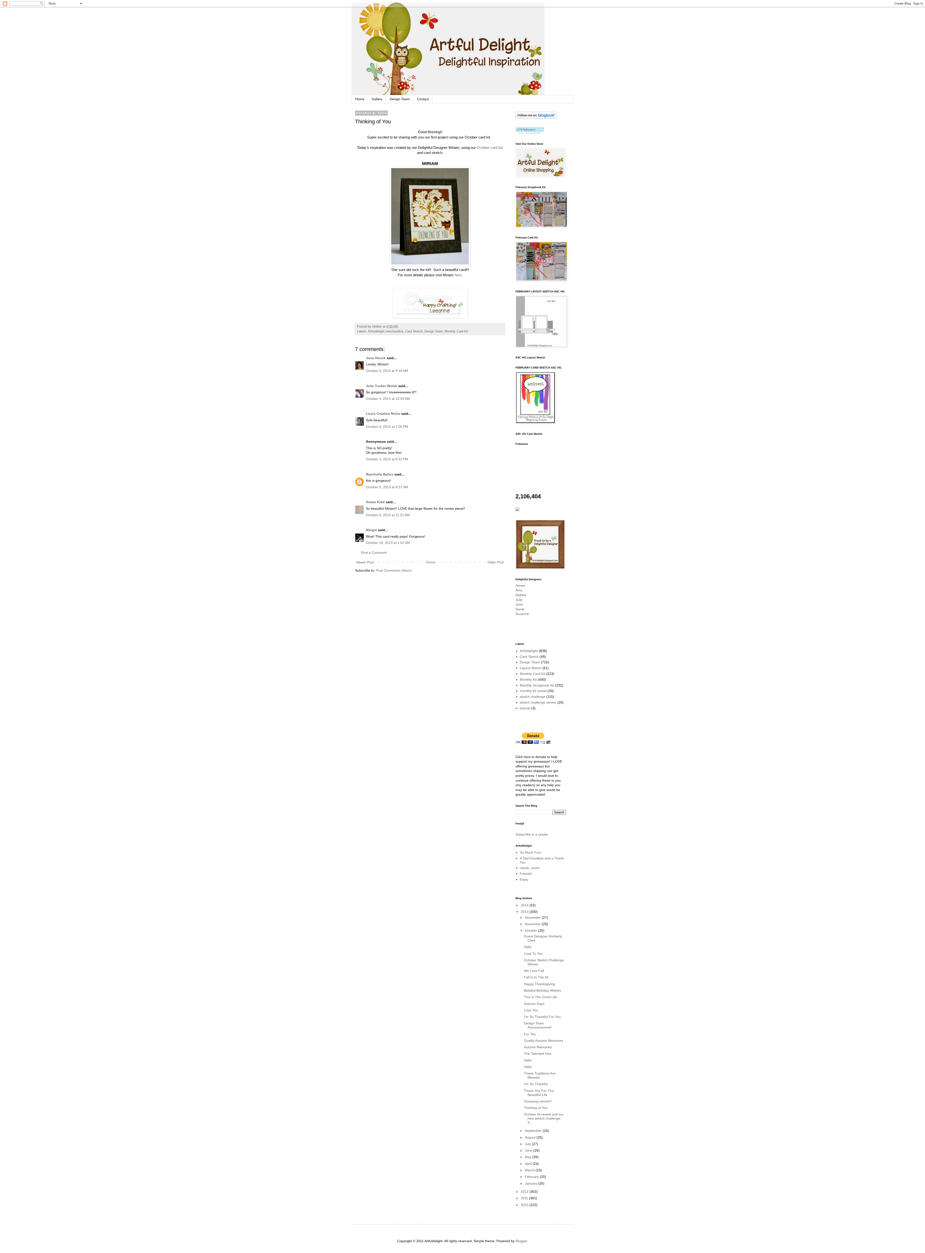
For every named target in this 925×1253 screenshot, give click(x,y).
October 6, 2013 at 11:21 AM (388, 515)
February (532, 1177)
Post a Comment (374, 552)
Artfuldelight (529, 651)
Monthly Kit (528, 679)
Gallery (377, 99)
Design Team (400, 99)
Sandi (519, 609)
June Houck (376, 358)
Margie (371, 530)
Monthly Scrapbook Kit (537, 685)
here (458, 275)
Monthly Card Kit (456, 331)
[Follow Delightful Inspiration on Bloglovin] (536, 117)
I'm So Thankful (536, 1084)
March (530, 1170)
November (533, 924)
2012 (525, 1192)
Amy (518, 590)
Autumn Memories (538, 1047)
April (529, 1164)
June (519, 604)
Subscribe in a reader (531, 834)
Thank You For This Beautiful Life (539, 1093)
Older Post (496, 562)
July (528, 1144)
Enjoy (524, 879)
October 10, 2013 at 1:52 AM (388, 543)
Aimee (520, 585)
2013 (525, 912)
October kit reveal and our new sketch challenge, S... (544, 1118)
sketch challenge (532, 697)
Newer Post (365, 562)
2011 (525, 1198)
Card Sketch (414, 331)
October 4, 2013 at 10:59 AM (388, 399)
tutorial (525, 708)
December (533, 917)
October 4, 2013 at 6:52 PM (387, 459)
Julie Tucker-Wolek (381, 386)
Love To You (533, 954)
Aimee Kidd (375, 502)
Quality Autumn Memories (543, 1040)
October (531, 930)
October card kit (489, 147)
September (534, 1131)
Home (359, 99)
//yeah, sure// (530, 868)
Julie (518, 600)
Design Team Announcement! (538, 1025)
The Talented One (537, 1053)
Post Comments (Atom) (394, 570)
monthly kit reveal (533, 691)
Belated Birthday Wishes (542, 990)
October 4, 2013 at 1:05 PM (387, 427)
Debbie (520, 595)
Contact (423, 99)
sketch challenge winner (538, 702)
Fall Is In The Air (536, 977)
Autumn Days (534, 1004)
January (531, 1183)
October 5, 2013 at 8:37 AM (387, 487)
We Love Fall (534, 971)
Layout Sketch (531, 668)
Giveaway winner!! (538, 1101)
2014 (525, 905)
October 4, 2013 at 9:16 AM (387, 371)
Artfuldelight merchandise (385, 331)
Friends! (526, 874)
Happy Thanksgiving (539, 984)
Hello (528, 947)
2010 (525, 1205)
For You (530, 1034)
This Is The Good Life (540, 997)
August (530, 1137)
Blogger (521, 1241)
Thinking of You (536, 1108)
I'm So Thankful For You (542, 1017)
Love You (531, 1010)
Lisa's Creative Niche (383, 413)
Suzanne (522, 614)
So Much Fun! (530, 852)
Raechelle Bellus (379, 474)
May (528, 1157)
